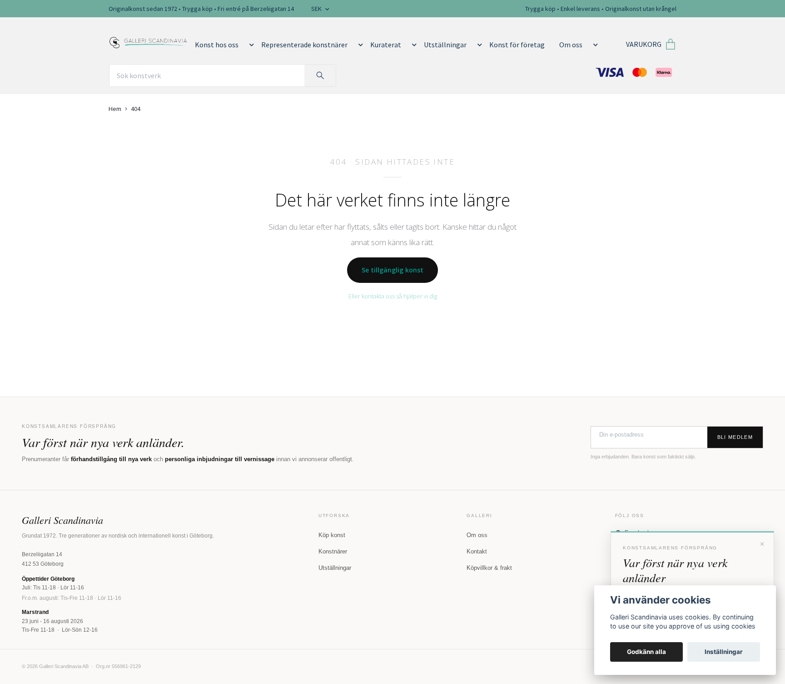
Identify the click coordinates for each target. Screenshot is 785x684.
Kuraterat (385, 44)
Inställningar (724, 651)
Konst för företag (517, 44)
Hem (115, 109)
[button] (250, 44)
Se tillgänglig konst (392, 270)
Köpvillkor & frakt (489, 567)
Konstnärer (332, 551)
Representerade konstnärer (304, 44)
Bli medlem (735, 437)
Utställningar (445, 44)
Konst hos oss (216, 44)
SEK (317, 9)
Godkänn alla (646, 651)
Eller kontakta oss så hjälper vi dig (392, 296)
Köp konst (331, 535)
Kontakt (477, 551)
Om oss (570, 44)
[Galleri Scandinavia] (148, 41)
